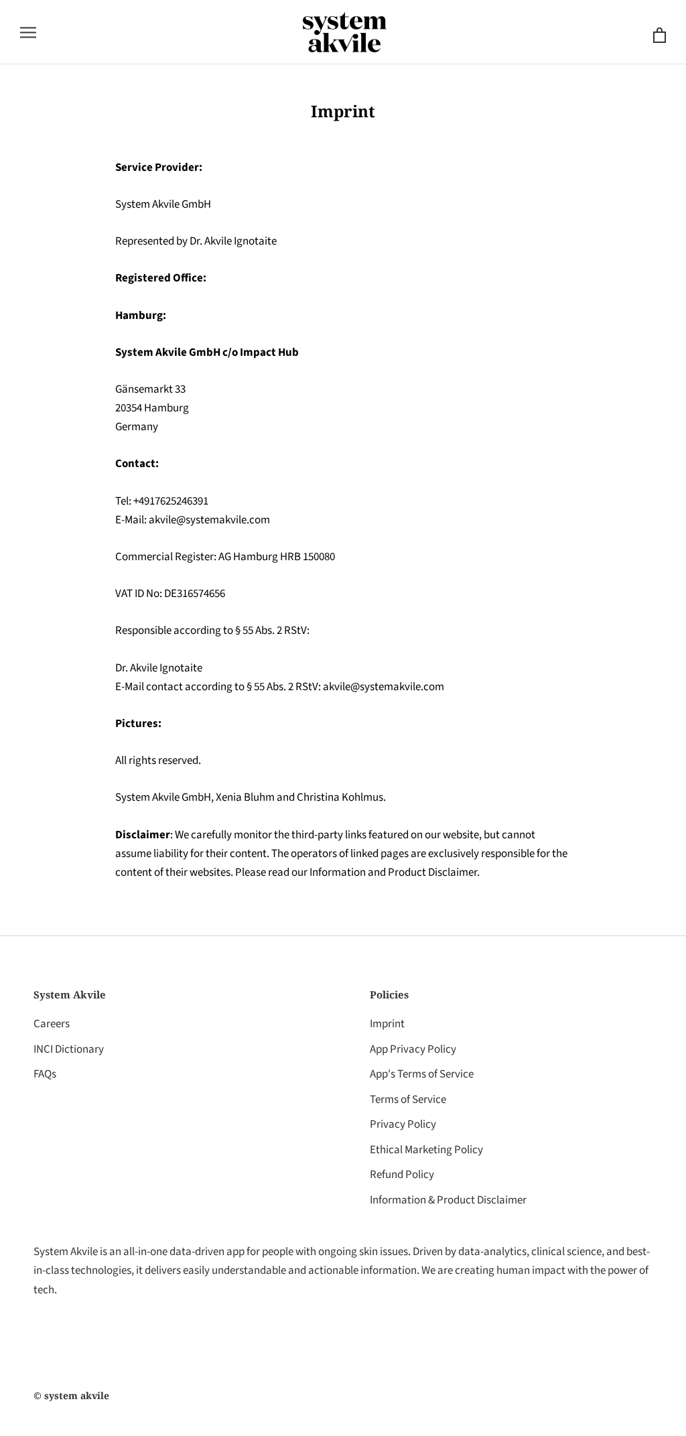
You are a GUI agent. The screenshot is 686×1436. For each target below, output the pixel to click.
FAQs (44, 1074)
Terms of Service (408, 1100)
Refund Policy (402, 1175)
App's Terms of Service (422, 1074)
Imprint (387, 1024)
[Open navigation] (28, 32)
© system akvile (71, 1395)
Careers (51, 1024)
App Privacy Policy (413, 1049)
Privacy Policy (403, 1124)
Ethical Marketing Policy (426, 1150)
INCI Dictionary (68, 1049)
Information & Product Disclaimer (448, 1200)
